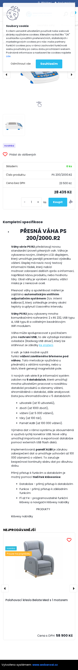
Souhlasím (49, 64)
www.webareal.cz (45, 665)
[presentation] (6, 74)
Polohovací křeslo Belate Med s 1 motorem (36, 600)
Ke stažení (46, 345)
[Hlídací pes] (71, 202)
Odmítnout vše (21, 64)
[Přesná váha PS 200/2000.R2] (14, 125)
